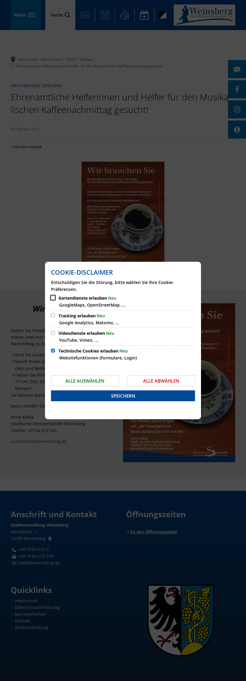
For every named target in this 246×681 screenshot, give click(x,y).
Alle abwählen (161, 381)
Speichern (123, 396)
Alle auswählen (84, 381)
